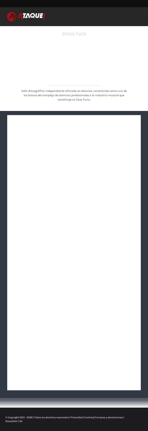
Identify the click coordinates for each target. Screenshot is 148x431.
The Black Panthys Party (106, 316)
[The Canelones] (41, 192)
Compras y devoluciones (109, 417)
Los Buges (41, 368)
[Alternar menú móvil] (141, 15)
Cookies (89, 417)
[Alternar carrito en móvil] (134, 15)
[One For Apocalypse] (106, 192)
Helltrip (41, 264)
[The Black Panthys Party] (106, 297)
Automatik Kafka (41, 159)
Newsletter (11, 421)
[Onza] (41, 297)
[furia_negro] (74, 46)
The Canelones (41, 212)
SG (20, 421)
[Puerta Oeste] (106, 140)
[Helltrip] (41, 245)
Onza (41, 316)
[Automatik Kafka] (41, 140)
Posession (106, 264)
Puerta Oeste (106, 159)
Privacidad (77, 417)
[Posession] (106, 245)
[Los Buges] (41, 349)
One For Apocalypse (106, 212)
